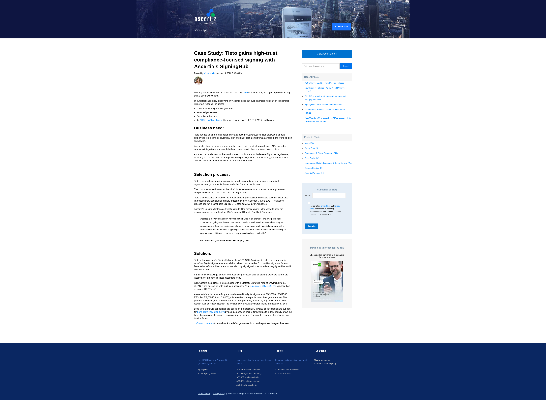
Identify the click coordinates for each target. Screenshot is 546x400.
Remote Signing (314, 168)
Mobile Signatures (322, 360)
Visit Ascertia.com (327, 53)
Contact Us (341, 26)
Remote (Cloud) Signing (325, 364)
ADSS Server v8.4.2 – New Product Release (324, 83)
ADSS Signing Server (207, 373)
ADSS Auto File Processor (287, 369)
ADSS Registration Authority (248, 373)
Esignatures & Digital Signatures (321, 153)
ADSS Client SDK (283, 373)
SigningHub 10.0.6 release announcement (324, 104)
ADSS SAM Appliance (211, 120)
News (309, 143)
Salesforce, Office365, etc (263, 286)
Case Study (312, 158)
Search (346, 66)
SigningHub (203, 369)
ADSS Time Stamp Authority (248, 381)
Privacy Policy (219, 393)
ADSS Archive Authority (246, 385)
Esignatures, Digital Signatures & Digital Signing (328, 163)
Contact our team (205, 323)
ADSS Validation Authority (247, 377)
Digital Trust (312, 148)
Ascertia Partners (314, 173)
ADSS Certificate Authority (248, 369)
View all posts (202, 30)
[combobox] (321, 66)
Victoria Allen (210, 73)
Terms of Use (325, 206)
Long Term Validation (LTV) (211, 312)
